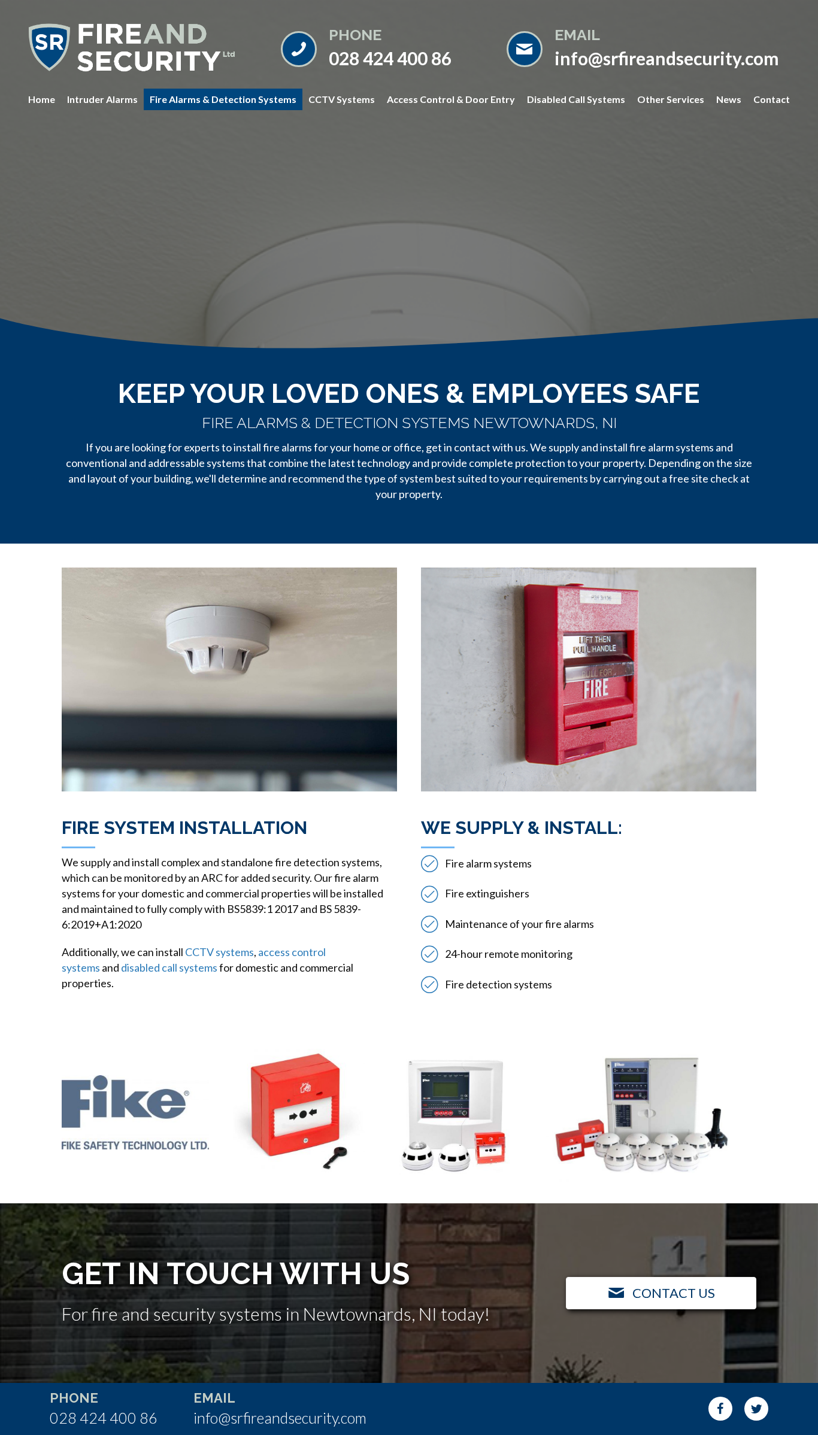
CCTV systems (219, 951)
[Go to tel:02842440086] (382, 48)
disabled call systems (169, 967)
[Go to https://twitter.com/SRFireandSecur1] (756, 1409)
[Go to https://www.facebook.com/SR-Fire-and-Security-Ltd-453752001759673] (720, 1409)
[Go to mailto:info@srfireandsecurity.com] (646, 48)
